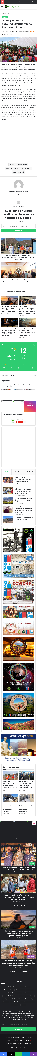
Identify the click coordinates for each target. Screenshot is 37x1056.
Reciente (17, 471)
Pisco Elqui (5, 1002)
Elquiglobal (26, 168)
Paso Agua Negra (29, 999)
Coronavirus (30, 989)
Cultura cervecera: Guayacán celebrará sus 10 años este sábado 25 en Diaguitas (23, 480)
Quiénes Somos (14, 1043)
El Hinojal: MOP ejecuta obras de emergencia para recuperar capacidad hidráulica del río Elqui (10, 785)
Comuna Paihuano (9, 989)
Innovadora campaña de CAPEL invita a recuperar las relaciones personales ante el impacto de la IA (27, 332)
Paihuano (20, 999)
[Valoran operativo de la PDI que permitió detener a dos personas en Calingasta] (26, 798)
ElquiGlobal (5, 381)
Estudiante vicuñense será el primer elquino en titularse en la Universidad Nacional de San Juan (24, 509)
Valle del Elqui (19, 172)
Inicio (7, 1043)
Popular (6, 471)
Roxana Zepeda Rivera (18, 191)
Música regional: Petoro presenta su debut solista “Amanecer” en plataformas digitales (9, 309)
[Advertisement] (18, 28)
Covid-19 (10, 992)
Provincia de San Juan (16, 1002)
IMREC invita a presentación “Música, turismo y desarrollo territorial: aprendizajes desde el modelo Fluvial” (27, 310)
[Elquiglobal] (11, 6)
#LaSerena (10, 386)
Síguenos (30, 405)
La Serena (26, 992)
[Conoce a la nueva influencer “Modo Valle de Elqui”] (8, 519)
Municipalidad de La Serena (10, 995)
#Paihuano (31, 385)
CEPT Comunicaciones (19, 164)
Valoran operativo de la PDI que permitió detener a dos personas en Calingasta (26, 807)
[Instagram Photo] (7, 394)
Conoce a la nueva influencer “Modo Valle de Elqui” (24, 518)
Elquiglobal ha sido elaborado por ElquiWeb (18, 1040)
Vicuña (23, 1005)
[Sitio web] (18, 195)
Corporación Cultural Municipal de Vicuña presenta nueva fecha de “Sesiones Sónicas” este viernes (8, 332)
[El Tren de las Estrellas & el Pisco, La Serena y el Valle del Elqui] (8, 500)
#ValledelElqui (5, 385)
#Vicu (3, 386)
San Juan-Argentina (29, 1002)
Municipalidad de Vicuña (9, 999)
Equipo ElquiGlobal (25, 1043)
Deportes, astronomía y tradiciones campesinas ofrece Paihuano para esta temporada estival (23, 490)
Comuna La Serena (25, 986)
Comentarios (29, 471)
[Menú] (2, 7)
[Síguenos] (34, 823)
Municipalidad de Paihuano (27, 995)
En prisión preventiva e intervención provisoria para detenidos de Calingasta (10, 807)
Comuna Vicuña (12, 168)
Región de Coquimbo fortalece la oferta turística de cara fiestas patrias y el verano (26, 785)
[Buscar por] (35, 7)
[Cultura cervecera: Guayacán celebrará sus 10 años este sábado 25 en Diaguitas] (8, 480)
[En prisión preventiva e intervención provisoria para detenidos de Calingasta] (10, 798)
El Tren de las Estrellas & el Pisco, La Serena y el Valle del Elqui (24, 500)
